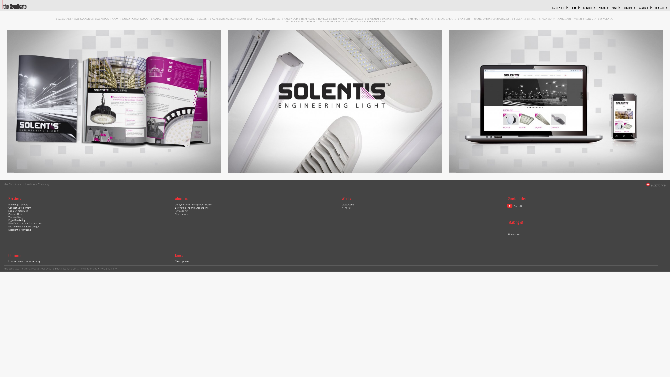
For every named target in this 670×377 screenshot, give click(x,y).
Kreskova (337, 18)
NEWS (614, 8)
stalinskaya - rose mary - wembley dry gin (567, 18)
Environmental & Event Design (23, 226)
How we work (515, 234)
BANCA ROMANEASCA (135, 18)
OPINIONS (628, 8)
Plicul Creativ (446, 18)
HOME (574, 8)
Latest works (348, 204)
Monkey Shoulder (394, 18)
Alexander (65, 18)
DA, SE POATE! (558, 8)
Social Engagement (18, 210)
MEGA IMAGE (355, 18)
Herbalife (308, 18)
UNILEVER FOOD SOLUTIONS (368, 21)
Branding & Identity (18, 204)
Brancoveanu (174, 18)
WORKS (602, 8)
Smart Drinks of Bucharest (492, 18)
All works (346, 207)
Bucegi (190, 18)
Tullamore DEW (329, 21)
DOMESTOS (246, 18)
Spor (532, 18)
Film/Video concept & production (25, 223)
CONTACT (659, 8)
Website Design (16, 217)
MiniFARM (373, 18)
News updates (182, 261)
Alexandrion (85, 18)
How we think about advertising (24, 261)
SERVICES (587, 8)
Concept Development (19, 207)
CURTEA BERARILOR (224, 18)
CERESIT (204, 18)
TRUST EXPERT (294, 21)
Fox (258, 18)
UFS (345, 21)
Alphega (103, 18)
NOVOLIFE (427, 18)
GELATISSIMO (272, 18)
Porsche (465, 18)
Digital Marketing (16, 220)
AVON (115, 18)
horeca (323, 18)
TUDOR (311, 21)
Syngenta (606, 18)
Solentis (520, 18)
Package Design (16, 214)
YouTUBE (518, 206)
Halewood (291, 18)
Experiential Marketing (19, 229)
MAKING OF (644, 8)
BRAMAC (156, 18)
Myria (414, 18)
